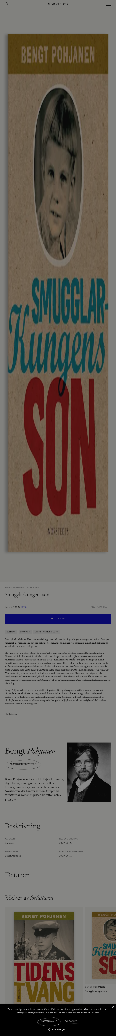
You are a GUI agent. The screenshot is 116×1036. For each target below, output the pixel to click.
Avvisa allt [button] (71, 1021)
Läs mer (95, 1012)
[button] (58, 1029)
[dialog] (58, 518)
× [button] (112, 1007)
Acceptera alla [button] (49, 1021)
